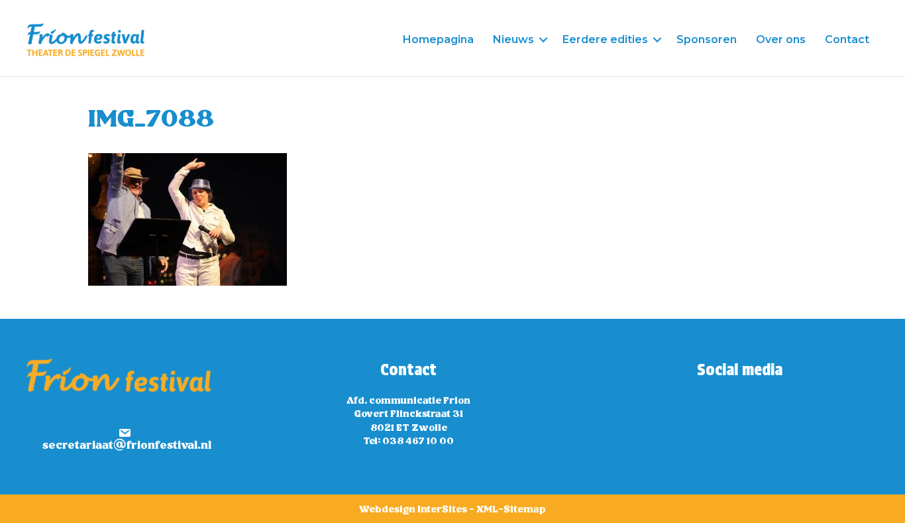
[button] (543, 39)
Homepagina (438, 39)
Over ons (781, 39)
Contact (847, 39)
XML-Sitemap (511, 509)
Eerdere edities (605, 39)
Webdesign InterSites (413, 509)
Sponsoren (706, 39)
